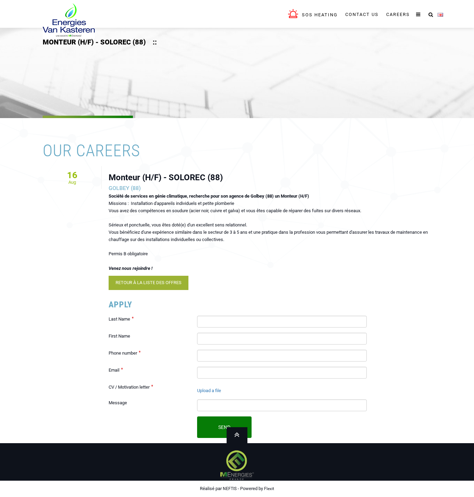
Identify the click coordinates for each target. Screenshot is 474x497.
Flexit (269, 488)
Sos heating (320, 14)
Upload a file (209, 390)
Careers (398, 14)
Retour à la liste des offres (148, 282)
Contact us (362, 14)
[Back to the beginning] (69, 19)
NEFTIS (230, 488)
